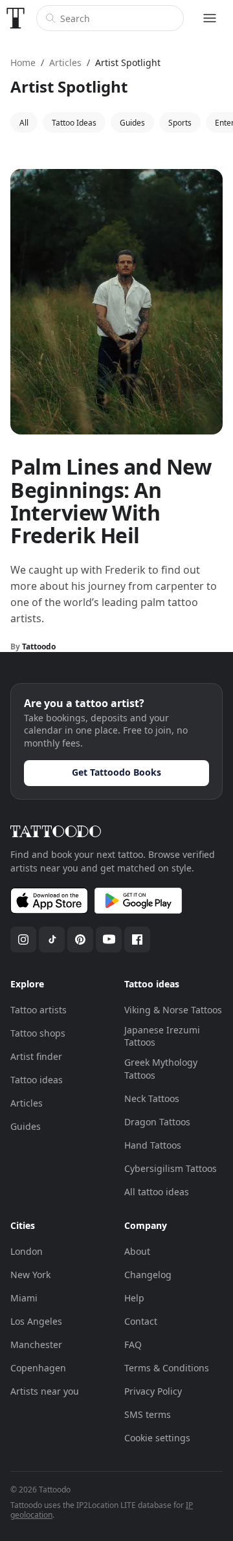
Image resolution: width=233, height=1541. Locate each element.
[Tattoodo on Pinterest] (80, 939)
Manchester (36, 1344)
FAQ (133, 1344)
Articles (26, 1103)
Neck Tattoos (151, 1098)
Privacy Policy (153, 1391)
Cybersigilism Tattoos (170, 1168)
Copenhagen (38, 1368)
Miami (24, 1298)
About (137, 1251)
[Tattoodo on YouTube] (109, 939)
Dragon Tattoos (157, 1122)
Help (134, 1298)
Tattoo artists (38, 1010)
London (26, 1251)
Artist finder (36, 1056)
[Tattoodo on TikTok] (52, 939)
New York (30, 1274)
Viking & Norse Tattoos (173, 1010)
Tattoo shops (37, 1033)
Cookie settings (157, 1438)
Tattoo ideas (36, 1080)
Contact (140, 1321)
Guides (25, 1126)
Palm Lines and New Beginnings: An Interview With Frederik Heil (110, 501)
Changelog (148, 1274)
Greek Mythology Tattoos (160, 1068)
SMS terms (147, 1414)
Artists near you (44, 1391)
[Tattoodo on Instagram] (23, 939)
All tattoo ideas (156, 1192)
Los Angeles (36, 1321)
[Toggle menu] (210, 18)
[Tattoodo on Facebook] (137, 939)
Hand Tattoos (152, 1145)
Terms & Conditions (166, 1368)
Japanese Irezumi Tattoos (162, 1036)
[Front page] (15, 18)
